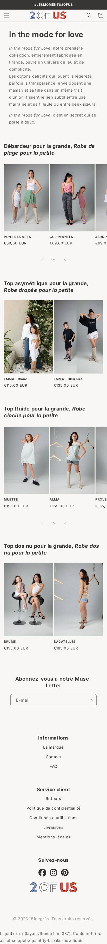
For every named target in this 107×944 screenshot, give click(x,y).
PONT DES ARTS (17, 237)
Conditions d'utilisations (53, 817)
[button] (6, 15)
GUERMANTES (61, 237)
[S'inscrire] (90, 700)
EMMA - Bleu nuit (68, 379)
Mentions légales (53, 836)
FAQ (53, 766)
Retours (53, 798)
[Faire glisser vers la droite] (65, 260)
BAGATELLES (65, 642)
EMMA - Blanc (15, 379)
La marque (53, 747)
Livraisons (53, 827)
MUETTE (11, 499)
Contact (53, 756)
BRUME (10, 642)
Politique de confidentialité (53, 808)
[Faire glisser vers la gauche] (42, 260)
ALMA (54, 499)
